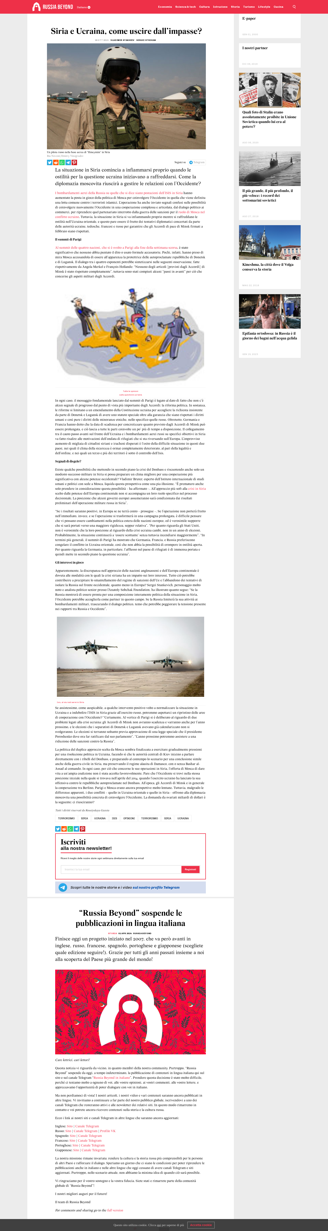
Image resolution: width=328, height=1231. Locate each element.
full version (115, 1210)
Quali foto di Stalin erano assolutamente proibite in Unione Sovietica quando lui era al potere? (269, 120)
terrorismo (66, 818)
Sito (70, 1126)
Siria (167, 818)
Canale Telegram (87, 1126)
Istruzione (220, 6)
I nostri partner (255, 48)
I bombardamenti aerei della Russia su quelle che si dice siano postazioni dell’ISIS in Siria (119, 193)
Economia (165, 6)
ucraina (100, 818)
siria (84, 818)
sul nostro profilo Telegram (156, 887)
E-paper (249, 19)
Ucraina (183, 818)
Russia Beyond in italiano (112, 1078)
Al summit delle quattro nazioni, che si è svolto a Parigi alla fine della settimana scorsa (116, 248)
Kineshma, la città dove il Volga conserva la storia (267, 267)
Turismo (249, 6)
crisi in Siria (197, 489)
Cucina (278, 6)
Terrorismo (149, 818)
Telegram (198, 162)
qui (159, 1225)
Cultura (204, 6)
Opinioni (129, 818)
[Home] (36, 6)
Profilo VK (108, 1131)
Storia (235, 6)
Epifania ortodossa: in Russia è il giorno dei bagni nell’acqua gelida (269, 336)
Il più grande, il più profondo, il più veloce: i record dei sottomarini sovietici (267, 196)
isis (114, 818)
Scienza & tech (185, 6)
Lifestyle (264, 6)
